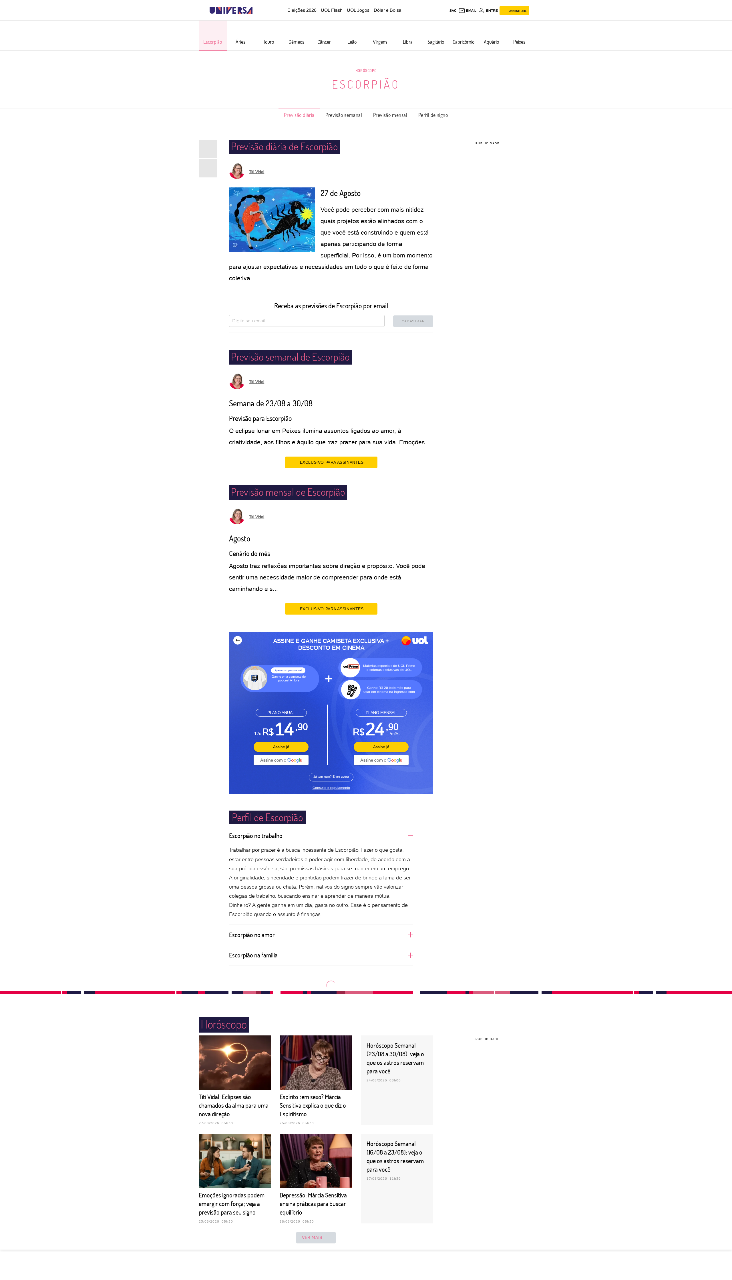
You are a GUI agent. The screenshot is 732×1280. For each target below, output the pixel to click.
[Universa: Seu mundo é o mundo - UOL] (231, 10)
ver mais (312, 1237)
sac (453, 11)
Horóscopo (366, 70)
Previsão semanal (343, 114)
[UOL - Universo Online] (257, 10)
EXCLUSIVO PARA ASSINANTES (332, 462)
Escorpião (366, 84)
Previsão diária (299, 114)
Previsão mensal (390, 114)
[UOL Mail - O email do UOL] (467, 10)
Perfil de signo (433, 114)
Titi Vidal (256, 171)
